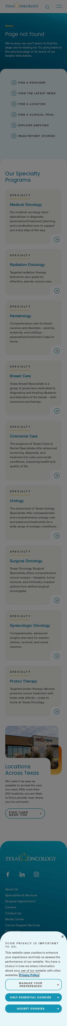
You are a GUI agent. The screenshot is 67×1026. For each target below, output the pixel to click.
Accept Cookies (31, 1008)
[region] (33, 978)
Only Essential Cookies (30, 997)
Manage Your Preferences (30, 984)
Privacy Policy (29, 975)
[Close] (62, 936)
